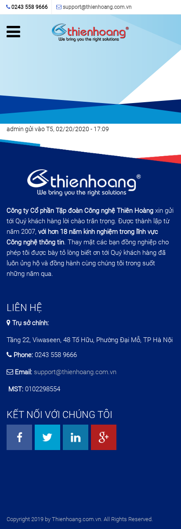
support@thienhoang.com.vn (97, 7)
